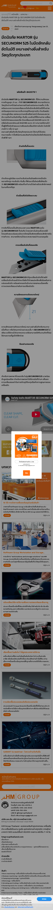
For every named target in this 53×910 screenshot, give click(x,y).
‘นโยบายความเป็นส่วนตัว (25, 907)
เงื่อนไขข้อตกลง (9, 907)
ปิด (26, 472)
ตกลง (44, 899)
